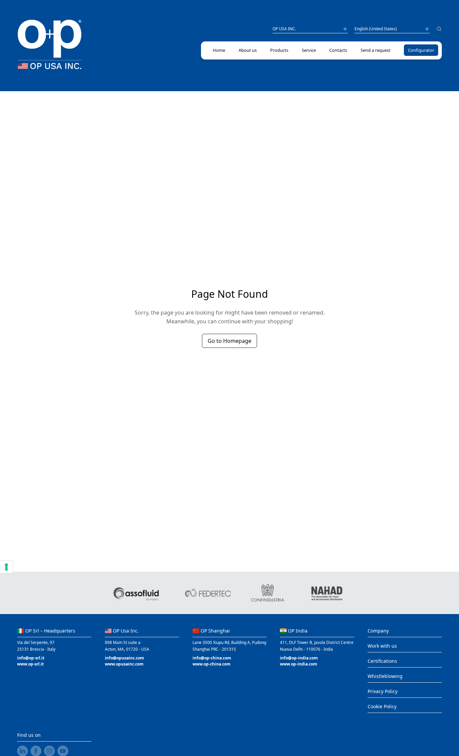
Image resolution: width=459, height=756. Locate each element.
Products (279, 50)
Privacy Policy (383, 691)
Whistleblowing (385, 676)
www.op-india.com (298, 664)
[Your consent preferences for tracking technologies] (6, 567)
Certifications (382, 661)
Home (219, 50)
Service (309, 50)
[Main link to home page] (49, 45)
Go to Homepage (229, 341)
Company (378, 630)
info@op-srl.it (30, 658)
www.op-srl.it (30, 664)
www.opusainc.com (124, 664)
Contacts (338, 50)
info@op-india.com (299, 658)
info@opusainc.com (124, 658)
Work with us (382, 646)
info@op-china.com (212, 658)
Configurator (421, 50)
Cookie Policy (382, 706)
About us (248, 50)
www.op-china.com (212, 664)
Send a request (375, 50)
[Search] (439, 29)
